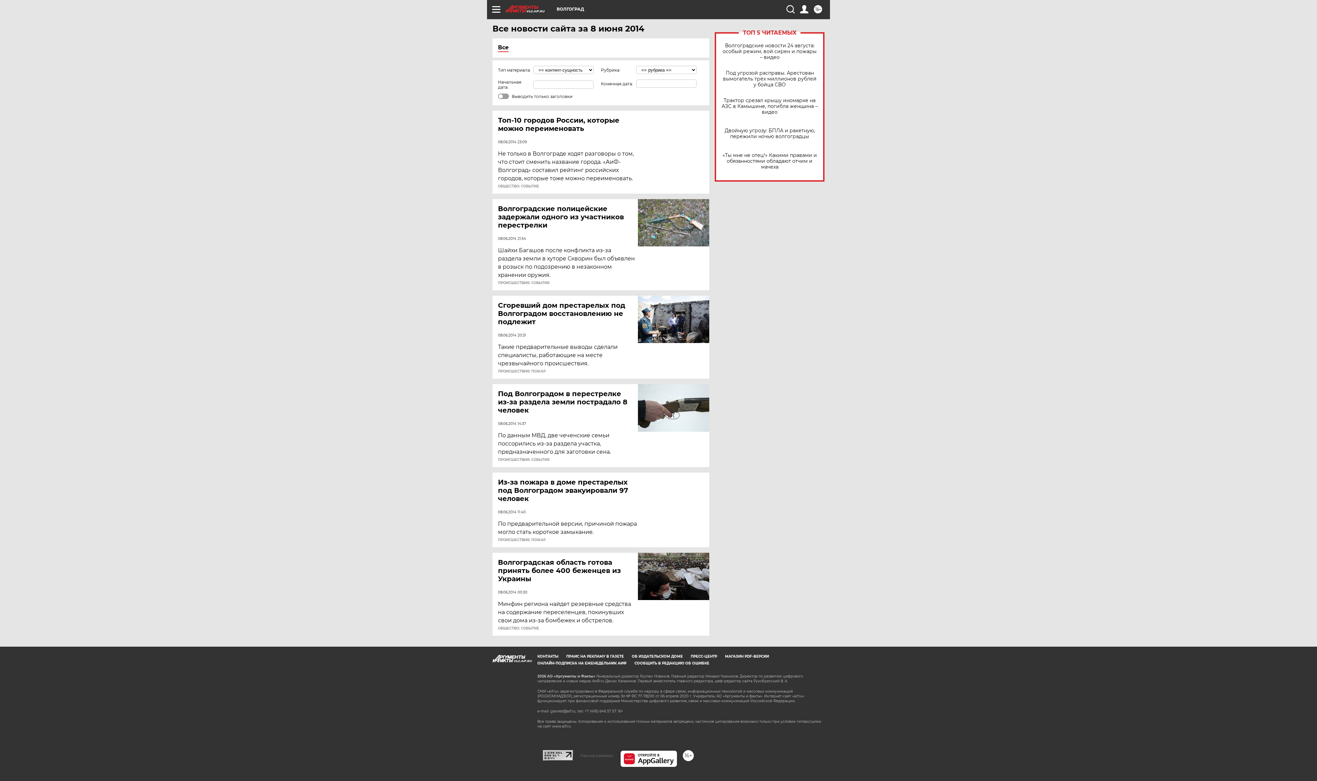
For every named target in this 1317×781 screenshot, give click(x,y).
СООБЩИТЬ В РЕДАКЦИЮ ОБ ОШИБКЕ (671, 663)
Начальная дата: (509, 85)
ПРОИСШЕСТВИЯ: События (523, 283)
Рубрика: (610, 70)
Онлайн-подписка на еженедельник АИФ (582, 663)
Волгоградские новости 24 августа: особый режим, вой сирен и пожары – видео (770, 51)
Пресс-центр (704, 656)
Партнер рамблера (596, 756)
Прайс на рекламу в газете (595, 656)
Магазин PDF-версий (747, 656)
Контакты (547, 656)
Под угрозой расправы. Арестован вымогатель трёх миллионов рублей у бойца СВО (770, 79)
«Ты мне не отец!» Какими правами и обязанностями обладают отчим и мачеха (770, 161)
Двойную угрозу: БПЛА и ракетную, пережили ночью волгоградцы (770, 133)
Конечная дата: (617, 83)
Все (503, 47)
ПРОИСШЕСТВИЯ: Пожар (522, 371)
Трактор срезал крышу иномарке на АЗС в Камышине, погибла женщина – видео (770, 106)
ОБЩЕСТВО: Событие (518, 186)
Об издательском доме (657, 656)
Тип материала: (514, 70)
